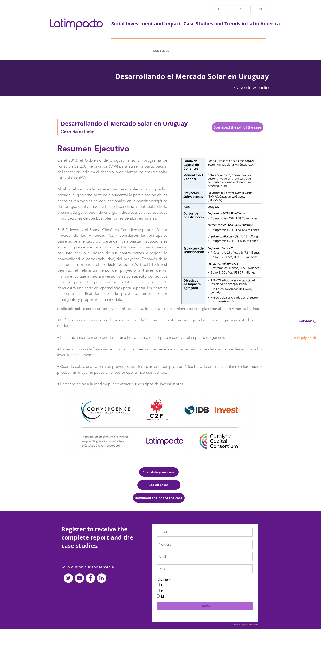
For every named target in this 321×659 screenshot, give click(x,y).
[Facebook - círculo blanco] (90, 578)
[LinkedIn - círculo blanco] (101, 578)
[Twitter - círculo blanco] (68, 578)
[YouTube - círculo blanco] (79, 578)
